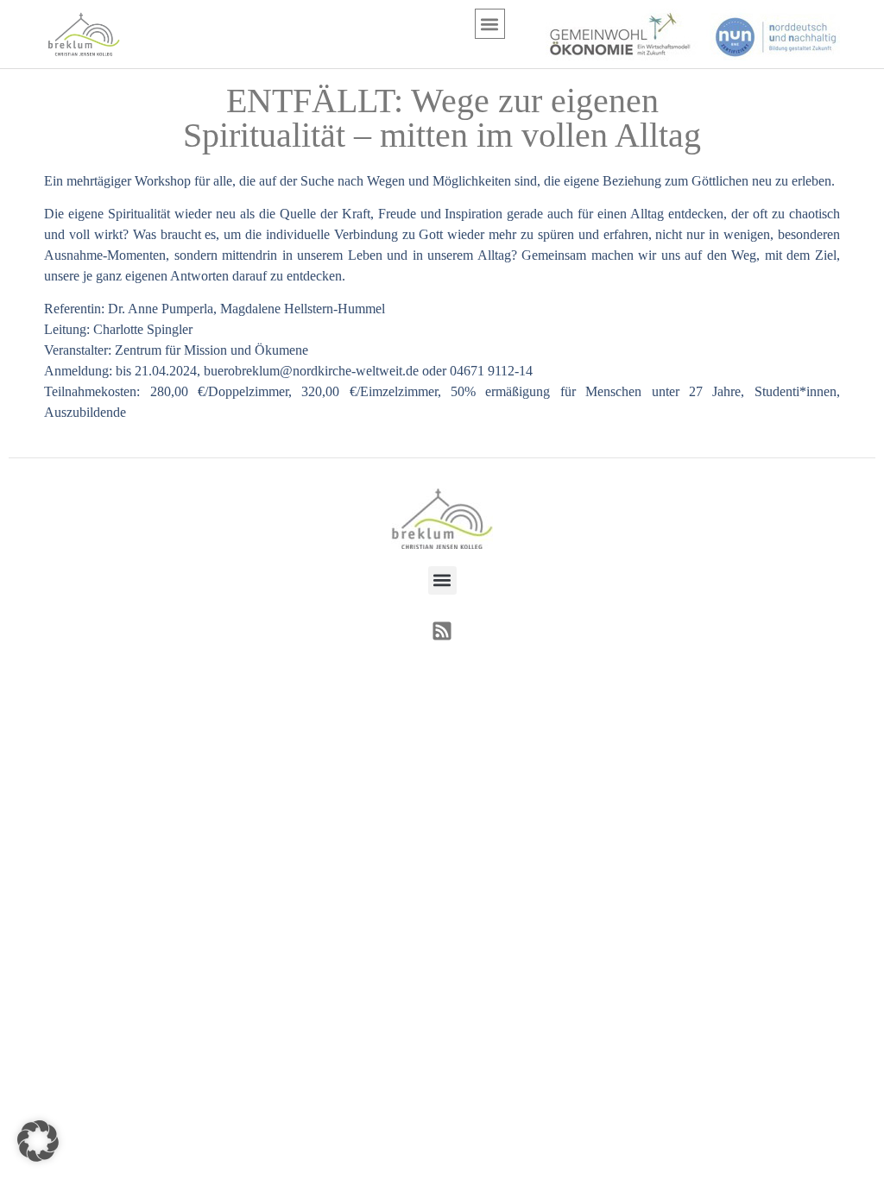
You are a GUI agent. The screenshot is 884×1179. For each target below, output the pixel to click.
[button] (490, 24)
